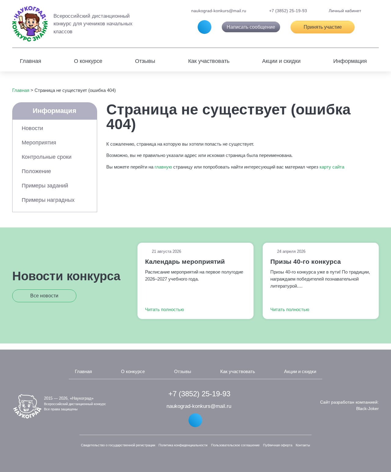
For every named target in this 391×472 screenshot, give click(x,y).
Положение (36, 171)
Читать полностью (165, 309)
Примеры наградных (48, 200)
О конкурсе (88, 61)
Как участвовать (208, 61)
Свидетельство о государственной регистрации (118, 445)
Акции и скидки (281, 61)
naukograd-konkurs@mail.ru (218, 10)
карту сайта (332, 166)
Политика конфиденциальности (183, 445)
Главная (30, 61)
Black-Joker (367, 408)
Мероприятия (39, 143)
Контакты (303, 445)
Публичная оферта (277, 445)
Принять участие (323, 27)
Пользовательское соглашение (235, 445)
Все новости (44, 295)
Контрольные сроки (46, 157)
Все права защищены (61, 409)
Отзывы (145, 61)
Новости (32, 128)
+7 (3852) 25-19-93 (287, 10)
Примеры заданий (45, 186)
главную (163, 166)
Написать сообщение (251, 27)
